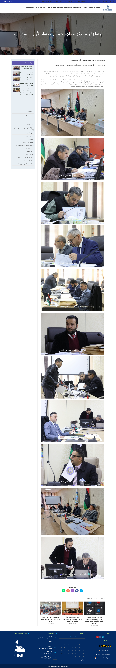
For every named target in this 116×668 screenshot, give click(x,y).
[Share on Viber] (72, 590)
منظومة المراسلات (46, 1)
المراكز (99, 1)
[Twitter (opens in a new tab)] (4, 1)
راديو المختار (31, 148)
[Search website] (24, 7)
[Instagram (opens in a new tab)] (7, 1)
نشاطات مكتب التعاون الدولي (27, 163)
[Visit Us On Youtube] (97, 637)
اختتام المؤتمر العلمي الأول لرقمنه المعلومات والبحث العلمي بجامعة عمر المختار (72, 619)
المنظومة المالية (66, 1)
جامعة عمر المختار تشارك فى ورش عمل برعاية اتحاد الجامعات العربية (50, 619)
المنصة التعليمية (92, 1)
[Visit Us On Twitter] (103, 637)
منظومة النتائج (84, 1)
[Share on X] (81, 590)
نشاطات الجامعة (59, 65)
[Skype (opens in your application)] (9, 1)
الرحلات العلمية (30, 136)
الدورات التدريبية (30, 133)
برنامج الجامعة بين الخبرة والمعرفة (26, 145)
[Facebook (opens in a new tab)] (6, 1)
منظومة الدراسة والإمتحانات (56, 1)
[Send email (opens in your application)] (10, 1)
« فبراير (83, 660)
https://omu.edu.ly (48, 658)
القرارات (32, 139)
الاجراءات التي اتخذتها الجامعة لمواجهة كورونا (23, 128)
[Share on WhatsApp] (63, 590)
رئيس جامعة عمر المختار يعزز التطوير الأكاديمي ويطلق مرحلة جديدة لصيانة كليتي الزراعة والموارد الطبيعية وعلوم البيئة (23, 86)
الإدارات (112, 1)
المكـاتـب (106, 1)
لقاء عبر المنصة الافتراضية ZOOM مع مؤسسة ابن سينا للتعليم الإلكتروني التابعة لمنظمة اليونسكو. (94, 620)
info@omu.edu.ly (48, 653)
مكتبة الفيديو (31, 154)
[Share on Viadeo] (68, 590)
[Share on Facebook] (77, 590)
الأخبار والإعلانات (87, 65)
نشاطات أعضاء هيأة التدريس (74, 65)
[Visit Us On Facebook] (100, 637)
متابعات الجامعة (30, 151)
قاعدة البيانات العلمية (75, 1)
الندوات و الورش (30, 142)
